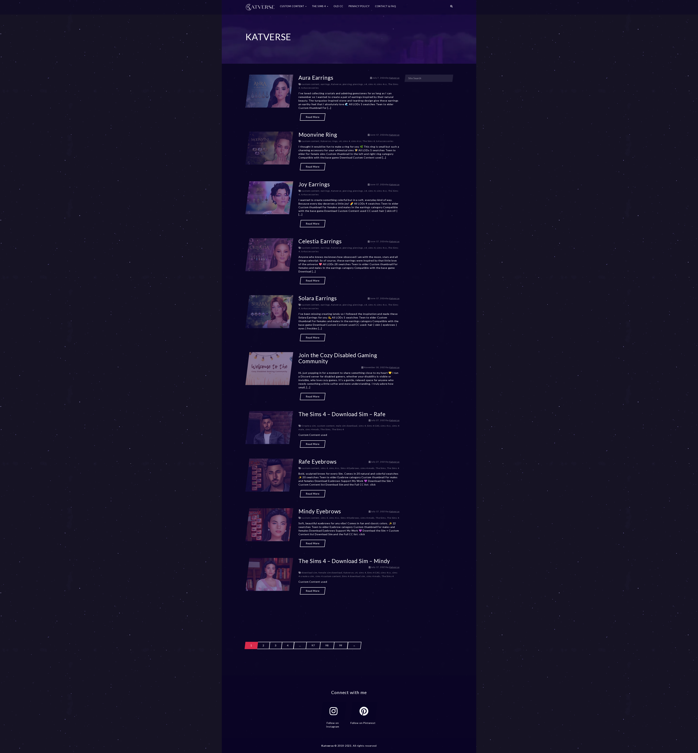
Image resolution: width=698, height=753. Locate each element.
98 (327, 645)
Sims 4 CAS (373, 425)
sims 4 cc (382, 84)
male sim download (346, 425)
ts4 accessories (310, 87)
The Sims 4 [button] (319, 6)
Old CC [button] (338, 6)
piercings (358, 84)
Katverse (394, 77)
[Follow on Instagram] (333, 711)
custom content (310, 84)
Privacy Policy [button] (359, 6)
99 (340, 645)
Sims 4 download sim (353, 576)
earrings (325, 84)
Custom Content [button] (292, 6)
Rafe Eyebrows (317, 461)
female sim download (330, 572)
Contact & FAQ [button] (385, 6)
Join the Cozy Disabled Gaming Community (337, 358)
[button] (451, 7)
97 (313, 645)
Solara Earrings (317, 298)
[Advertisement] (322, 611)
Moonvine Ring (317, 134)
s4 (365, 84)
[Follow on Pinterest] (364, 711)
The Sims (325, 429)
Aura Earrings (315, 77)
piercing (347, 84)
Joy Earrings (314, 184)
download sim (309, 572)
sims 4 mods (312, 429)
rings (335, 141)
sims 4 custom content (328, 576)
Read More (313, 116)
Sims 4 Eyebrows (350, 468)
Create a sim (309, 425)
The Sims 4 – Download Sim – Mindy (344, 561)
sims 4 (372, 84)
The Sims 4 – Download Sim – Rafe (341, 414)
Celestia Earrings (320, 241)
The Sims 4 (369, 141)
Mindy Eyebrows (319, 511)
